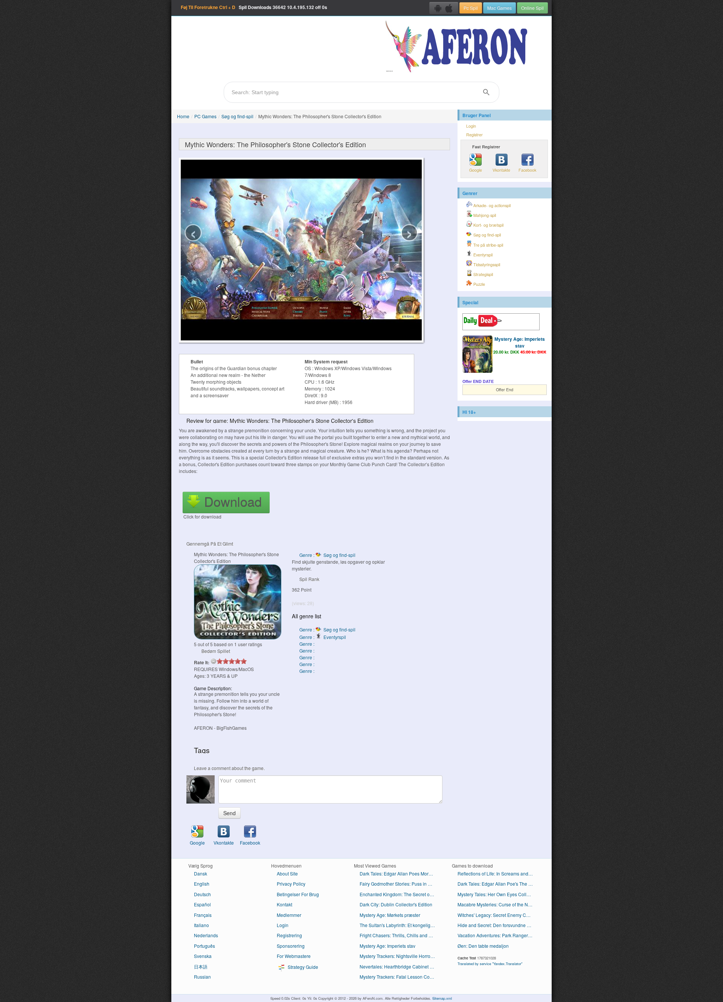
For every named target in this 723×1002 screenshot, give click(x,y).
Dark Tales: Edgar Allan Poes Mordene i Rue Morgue (400, 873)
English (201, 883)
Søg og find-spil (237, 116)
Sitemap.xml (442, 998)
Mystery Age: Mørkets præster (390, 915)
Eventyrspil (482, 255)
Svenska (203, 956)
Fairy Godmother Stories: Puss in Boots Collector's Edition (400, 883)
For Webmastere (294, 956)
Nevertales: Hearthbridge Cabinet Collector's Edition (400, 966)
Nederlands (206, 935)
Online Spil (532, 8)
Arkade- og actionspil (491, 205)
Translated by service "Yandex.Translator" (490, 963)
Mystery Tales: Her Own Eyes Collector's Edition (498, 894)
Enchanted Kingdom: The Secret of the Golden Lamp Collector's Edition (400, 894)
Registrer (474, 134)
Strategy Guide (302, 967)
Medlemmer (289, 915)
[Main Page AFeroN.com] (458, 47)
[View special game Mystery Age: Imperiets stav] (477, 355)
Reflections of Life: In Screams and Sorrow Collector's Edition (498, 873)
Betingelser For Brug (298, 894)
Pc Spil (471, 8)
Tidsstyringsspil (486, 264)
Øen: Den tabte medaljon (483, 946)
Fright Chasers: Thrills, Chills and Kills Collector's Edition (400, 935)
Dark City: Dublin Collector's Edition (396, 904)
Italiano (201, 925)
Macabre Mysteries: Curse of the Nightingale (498, 904)
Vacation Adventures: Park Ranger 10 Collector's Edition (498, 935)
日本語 (200, 966)
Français (203, 915)
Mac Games (499, 8)
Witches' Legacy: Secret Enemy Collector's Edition (498, 915)
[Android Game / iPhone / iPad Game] (443, 8)
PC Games (205, 116)
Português (204, 946)
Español (202, 904)
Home (183, 116)
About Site (287, 873)
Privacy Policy (291, 883)
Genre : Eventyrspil (322, 637)
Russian (202, 976)
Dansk (200, 873)
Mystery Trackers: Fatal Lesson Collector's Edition (400, 976)
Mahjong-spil (484, 215)
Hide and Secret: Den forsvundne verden (498, 925)
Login (471, 126)
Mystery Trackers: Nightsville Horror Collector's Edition (400, 956)
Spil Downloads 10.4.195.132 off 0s (254, 7)
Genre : (307, 644)
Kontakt (284, 904)
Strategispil (482, 274)
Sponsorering (291, 946)
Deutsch (202, 894)
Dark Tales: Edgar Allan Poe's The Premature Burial (498, 883)
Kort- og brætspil (487, 225)
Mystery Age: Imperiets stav (519, 342)
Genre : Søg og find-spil (327, 555)
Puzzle (478, 284)
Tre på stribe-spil (487, 245)
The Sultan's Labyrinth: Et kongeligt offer (400, 925)
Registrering (289, 935)
